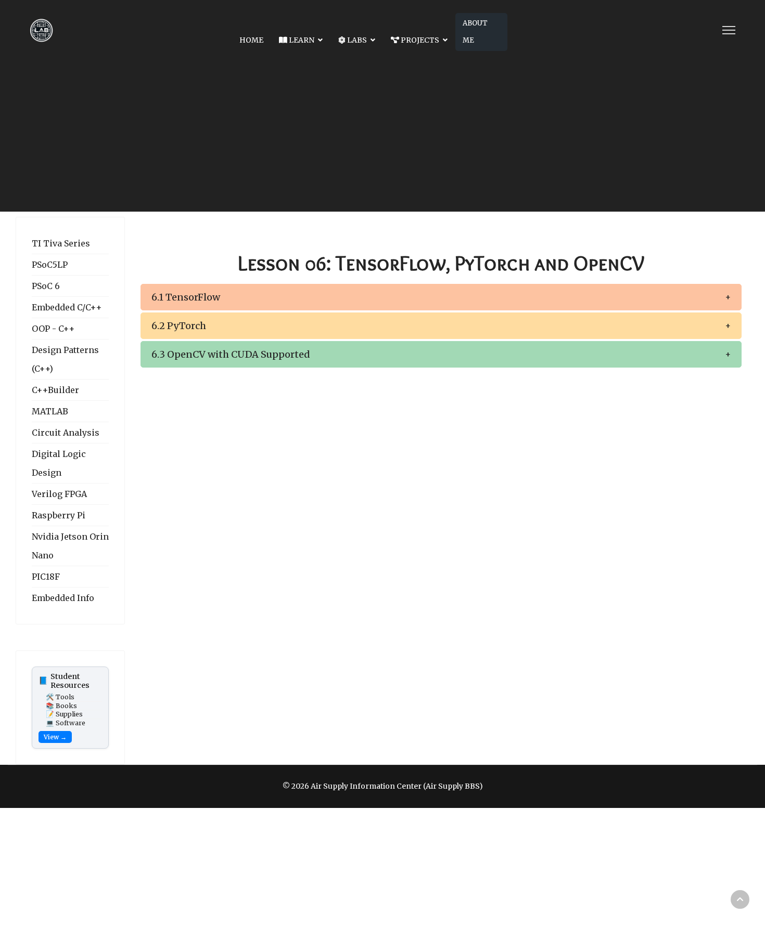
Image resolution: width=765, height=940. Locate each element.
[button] (441, 297)
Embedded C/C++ (67, 307)
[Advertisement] (382, 139)
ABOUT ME (475, 32)
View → (55, 737)
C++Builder (55, 390)
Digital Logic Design (59, 463)
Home (251, 40)
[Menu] (728, 30)
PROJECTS (419, 40)
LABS (356, 40)
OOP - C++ (53, 328)
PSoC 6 (46, 286)
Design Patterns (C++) (65, 359)
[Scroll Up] (740, 899)
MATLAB (50, 411)
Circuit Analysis (65, 432)
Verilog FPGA (59, 494)
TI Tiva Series (61, 243)
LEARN (300, 40)
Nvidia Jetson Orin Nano (70, 545)
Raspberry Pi (58, 515)
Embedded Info (63, 598)
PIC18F (46, 576)
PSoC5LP (50, 264)
